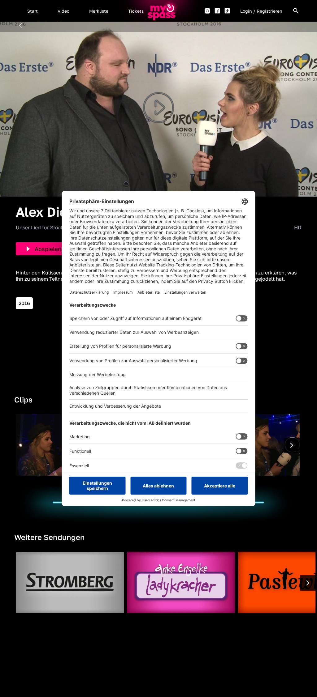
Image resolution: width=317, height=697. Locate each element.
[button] (32, 10)
